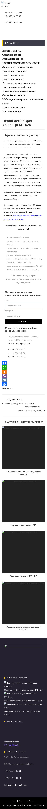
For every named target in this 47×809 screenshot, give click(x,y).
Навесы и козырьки (13, 75)
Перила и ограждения (14, 71)
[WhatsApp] (23, 367)
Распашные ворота (12, 59)
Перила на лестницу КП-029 (23, 576)
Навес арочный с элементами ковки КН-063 (23, 690)
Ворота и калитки (12, 51)
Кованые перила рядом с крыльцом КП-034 (23, 628)
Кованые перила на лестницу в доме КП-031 (23, 473)
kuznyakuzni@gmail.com (15, 785)
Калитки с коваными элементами (21, 63)
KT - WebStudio (11, 745)
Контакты (32, 801)
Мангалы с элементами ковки (19, 91)
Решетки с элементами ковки (18, 83)
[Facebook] (23, 363)
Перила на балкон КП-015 (23, 525)
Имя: (7, 300)
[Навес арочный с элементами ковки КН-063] (23, 684)
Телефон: (9, 310)
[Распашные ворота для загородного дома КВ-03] (23, 705)
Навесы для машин (12, 79)
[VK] (23, 380)
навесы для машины (21, 215)
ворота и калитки (16, 219)
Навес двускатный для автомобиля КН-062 (23, 700)
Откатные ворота (11, 55)
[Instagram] (5, 734)
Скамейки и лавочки (13, 95)
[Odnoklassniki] (23, 372)
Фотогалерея (23, 801)
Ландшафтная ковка (13, 107)
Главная (14, 801)
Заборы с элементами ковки (17, 67)
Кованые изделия (11, 111)
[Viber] (23, 376)
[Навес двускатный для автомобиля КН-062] (23, 695)
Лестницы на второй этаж (16, 87)
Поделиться (7, 388)
